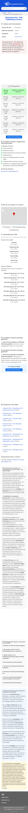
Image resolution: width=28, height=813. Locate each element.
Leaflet (13, 224)
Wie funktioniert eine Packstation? (13, 682)
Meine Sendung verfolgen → (14, 369)
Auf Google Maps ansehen (19, 227)
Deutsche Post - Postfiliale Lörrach (13, 444)
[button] (13, 214)
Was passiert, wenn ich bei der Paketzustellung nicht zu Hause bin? (12, 650)
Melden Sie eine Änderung (14, 137)
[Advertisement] (14, 69)
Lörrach (9, 12)
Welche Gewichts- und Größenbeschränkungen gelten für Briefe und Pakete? (13, 656)
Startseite (4, 12)
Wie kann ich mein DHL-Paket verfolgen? (14, 645)
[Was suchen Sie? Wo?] (25, 8)
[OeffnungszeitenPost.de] (14, 3)
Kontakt (3, 803)
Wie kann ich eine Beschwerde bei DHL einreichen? (13, 666)
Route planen (7, 227)
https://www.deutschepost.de (9, 171)
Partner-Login (14, 811)
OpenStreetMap (19, 224)
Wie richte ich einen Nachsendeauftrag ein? (13, 672)
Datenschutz (5, 800)
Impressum (4, 788)
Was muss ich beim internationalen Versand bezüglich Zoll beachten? (12, 677)
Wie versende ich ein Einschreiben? (13, 662)
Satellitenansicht (14, 230)
